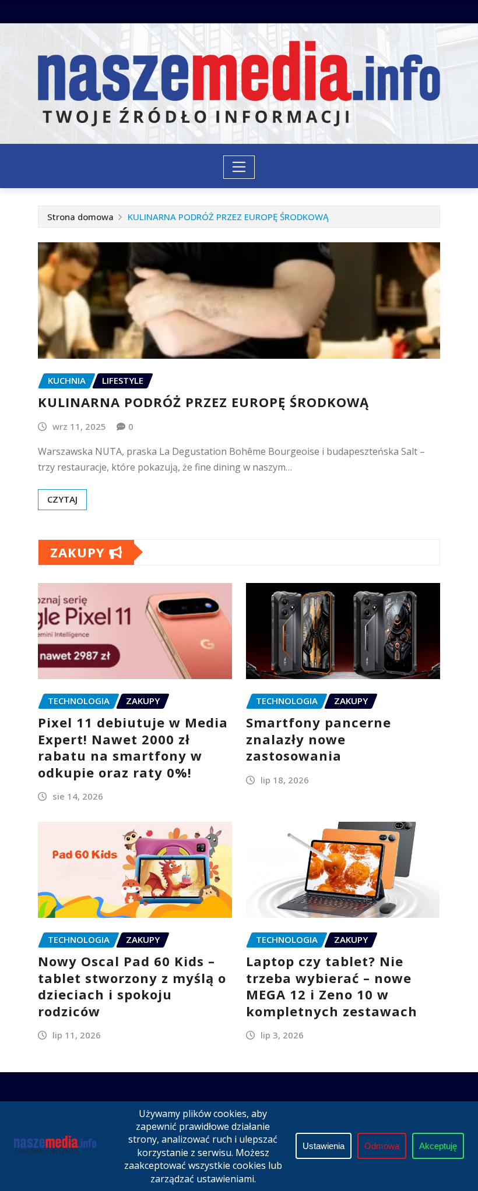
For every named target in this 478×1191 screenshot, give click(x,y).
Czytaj (62, 499)
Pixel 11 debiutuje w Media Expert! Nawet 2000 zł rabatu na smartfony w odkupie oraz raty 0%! (133, 747)
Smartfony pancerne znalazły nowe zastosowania (318, 738)
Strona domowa (80, 216)
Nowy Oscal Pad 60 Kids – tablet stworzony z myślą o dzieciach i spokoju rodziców (132, 986)
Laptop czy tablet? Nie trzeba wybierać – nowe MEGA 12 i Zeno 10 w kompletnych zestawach (331, 986)
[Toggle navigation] (239, 167)
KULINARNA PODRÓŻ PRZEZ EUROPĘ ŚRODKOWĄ (228, 216)
